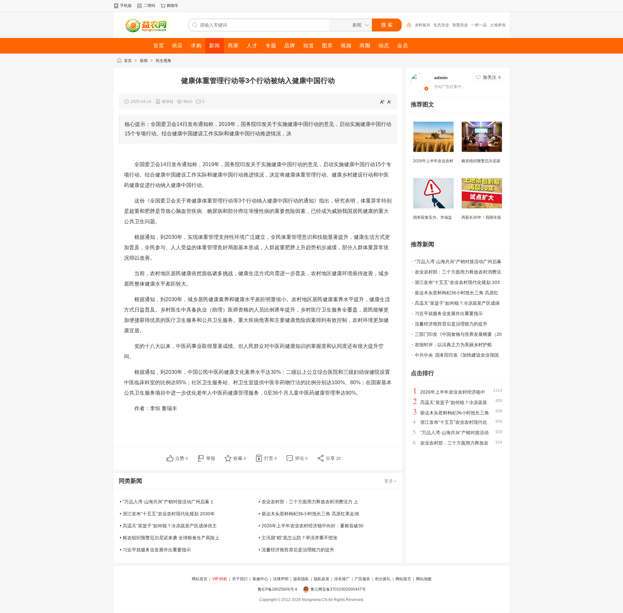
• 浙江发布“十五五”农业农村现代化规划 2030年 (167, 513)
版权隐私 (301, 579)
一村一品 (479, 25)
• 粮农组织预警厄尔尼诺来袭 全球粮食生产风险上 (169, 537)
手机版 (126, 5)
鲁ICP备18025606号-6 (278, 589)
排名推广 (342, 579)
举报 (210, 458)
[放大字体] (382, 101)
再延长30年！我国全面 (481, 217)
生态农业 (441, 25)
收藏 (239, 458)
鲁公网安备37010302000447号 (338, 589)
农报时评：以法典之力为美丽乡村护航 (453, 344)
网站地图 (424, 579)
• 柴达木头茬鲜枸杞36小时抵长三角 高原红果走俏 (309, 513)
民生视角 (163, 60)
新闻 (144, 60)
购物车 (172, 5)
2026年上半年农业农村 (433, 161)
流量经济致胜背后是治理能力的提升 (451, 323)
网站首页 (199, 579)
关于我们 (240, 579)
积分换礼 (383, 579)
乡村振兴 (422, 25)
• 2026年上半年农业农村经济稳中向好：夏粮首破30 (311, 525)
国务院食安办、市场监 (432, 217)
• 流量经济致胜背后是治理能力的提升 (296, 549)
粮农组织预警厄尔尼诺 (480, 161)
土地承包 (498, 25)
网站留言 (403, 579)
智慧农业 (460, 25)
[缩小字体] (389, 101)
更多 (390, 481)
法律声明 (280, 579)
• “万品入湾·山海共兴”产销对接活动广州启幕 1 (166, 501)
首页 (128, 60)
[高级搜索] (406, 24)
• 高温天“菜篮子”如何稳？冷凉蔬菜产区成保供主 (168, 525)
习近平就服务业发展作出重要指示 (449, 313)
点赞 (181, 458)
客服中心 (260, 579)
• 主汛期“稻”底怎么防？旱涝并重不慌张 (298, 537)
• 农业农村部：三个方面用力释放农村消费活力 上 (308, 501)
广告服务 (362, 579)
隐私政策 (321, 579)
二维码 (149, 5)
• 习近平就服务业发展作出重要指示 (155, 549)
